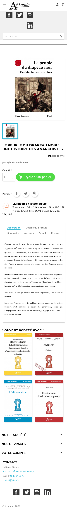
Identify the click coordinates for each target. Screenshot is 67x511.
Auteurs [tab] (29, 233)
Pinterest (34, 193)
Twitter (19, 15)
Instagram (30, 15)
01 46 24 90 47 (17, 475)
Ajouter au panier (35, 177)
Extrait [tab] (42, 233)
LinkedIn (30, 25)
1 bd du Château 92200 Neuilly (18, 471)
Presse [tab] (55, 233)
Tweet (25, 193)
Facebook (9, 15)
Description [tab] (14, 227)
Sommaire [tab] (13, 233)
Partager (16, 193)
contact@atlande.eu (12, 480)
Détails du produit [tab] (36, 227)
